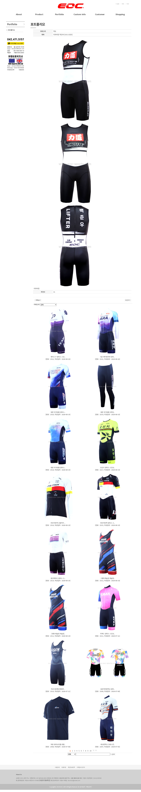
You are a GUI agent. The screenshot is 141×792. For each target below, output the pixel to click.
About (19, 14)
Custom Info (80, 14)
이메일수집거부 (81, 767)
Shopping (120, 14)
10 (90, 751)
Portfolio (59, 14)
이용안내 (57, 767)
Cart (128, 3)
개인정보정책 (71, 767)
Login (117, 3)
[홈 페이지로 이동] (70, 3)
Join (123, 3)
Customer (100, 14)
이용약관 (63, 767)
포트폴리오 (11, 30)
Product (39, 14)
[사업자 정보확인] (44, 780)
